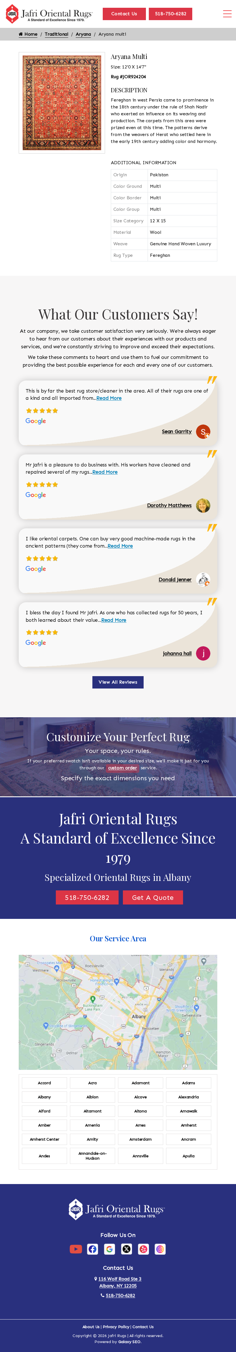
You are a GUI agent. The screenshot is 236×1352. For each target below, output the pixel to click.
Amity (92, 1139)
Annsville (141, 1156)
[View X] (126, 1249)
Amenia (92, 1125)
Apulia (189, 1156)
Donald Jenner (175, 579)
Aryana (83, 34)
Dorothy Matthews (169, 505)
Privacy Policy (116, 1326)
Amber (44, 1125)
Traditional (56, 34)
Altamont (93, 1111)
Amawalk (188, 1111)
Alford (44, 1111)
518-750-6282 (171, 13)
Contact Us (124, 13)
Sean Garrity (177, 431)
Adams (188, 1083)
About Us (91, 1326)
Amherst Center (44, 1139)
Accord (44, 1083)
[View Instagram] (160, 1249)
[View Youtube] (75, 1249)
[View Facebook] (92, 1249)
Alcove (140, 1097)
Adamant (141, 1083)
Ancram (188, 1139)
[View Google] (109, 1249)
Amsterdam (141, 1139)
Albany (44, 1097)
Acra (92, 1083)
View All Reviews (118, 682)
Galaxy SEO (129, 1341)
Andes (44, 1156)
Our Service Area (118, 938)
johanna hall (177, 653)
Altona (140, 1111)
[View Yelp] (143, 1249)
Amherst (189, 1125)
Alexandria (188, 1097)
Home (30, 34)
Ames (141, 1125)
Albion (92, 1097)
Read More (109, 398)
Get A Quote (153, 897)
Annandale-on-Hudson (93, 1156)
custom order (122, 767)
